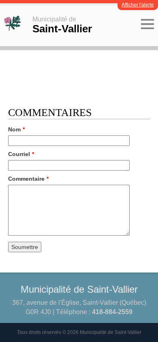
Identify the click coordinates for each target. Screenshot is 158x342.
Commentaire (28, 178)
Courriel (21, 154)
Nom (16, 129)
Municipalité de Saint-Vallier (79, 289)
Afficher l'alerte (138, 5)
